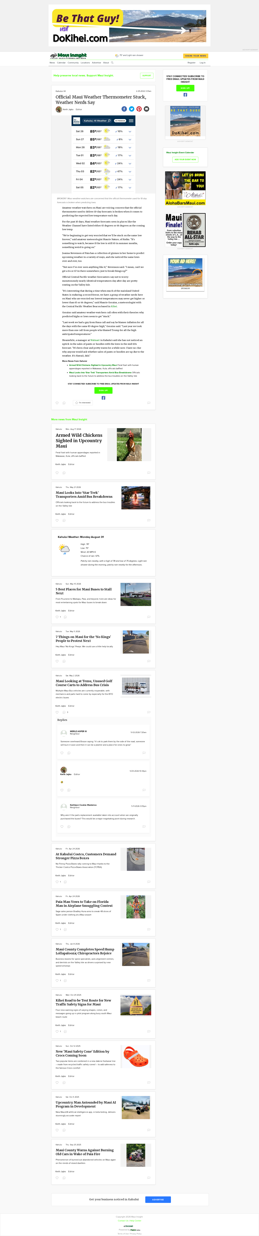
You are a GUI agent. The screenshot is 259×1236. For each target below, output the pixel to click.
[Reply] (65, 402)
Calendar (61, 62)
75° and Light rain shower (131, 55)
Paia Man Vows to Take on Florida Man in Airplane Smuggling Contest (84, 904)
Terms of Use (123, 1234)
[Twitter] (131, 108)
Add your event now (185, 159)
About (106, 62)
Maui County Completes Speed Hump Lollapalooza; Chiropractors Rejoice (85, 951)
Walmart (95, 340)
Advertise (96, 62)
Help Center (135, 1221)
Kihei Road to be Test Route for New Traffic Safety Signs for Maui (83, 1002)
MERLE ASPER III (78, 731)
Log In (203, 62)
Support (146, 75)
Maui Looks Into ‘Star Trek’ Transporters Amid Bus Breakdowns (84, 495)
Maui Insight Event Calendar (180, 152)
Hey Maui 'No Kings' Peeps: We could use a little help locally (84, 646)
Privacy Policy (136, 1234)
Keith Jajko (68, 109)
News (52, 62)
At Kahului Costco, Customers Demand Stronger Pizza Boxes (86, 856)
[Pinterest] (139, 108)
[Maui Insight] (73, 55)
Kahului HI (61, 91)
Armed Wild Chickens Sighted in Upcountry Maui (79, 441)
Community (73, 62)
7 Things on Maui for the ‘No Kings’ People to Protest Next (83, 639)
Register (191, 62)
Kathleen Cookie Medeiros (83, 805)
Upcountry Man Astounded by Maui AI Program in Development (86, 1104)
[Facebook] (124, 108)
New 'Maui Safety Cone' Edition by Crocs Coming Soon (82, 1053)
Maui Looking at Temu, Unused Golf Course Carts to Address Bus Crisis (84, 683)
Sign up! (103, 390)
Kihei (114, 306)
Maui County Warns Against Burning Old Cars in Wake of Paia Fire (85, 1152)
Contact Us (123, 1221)
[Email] (146, 108)
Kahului (59, 429)
